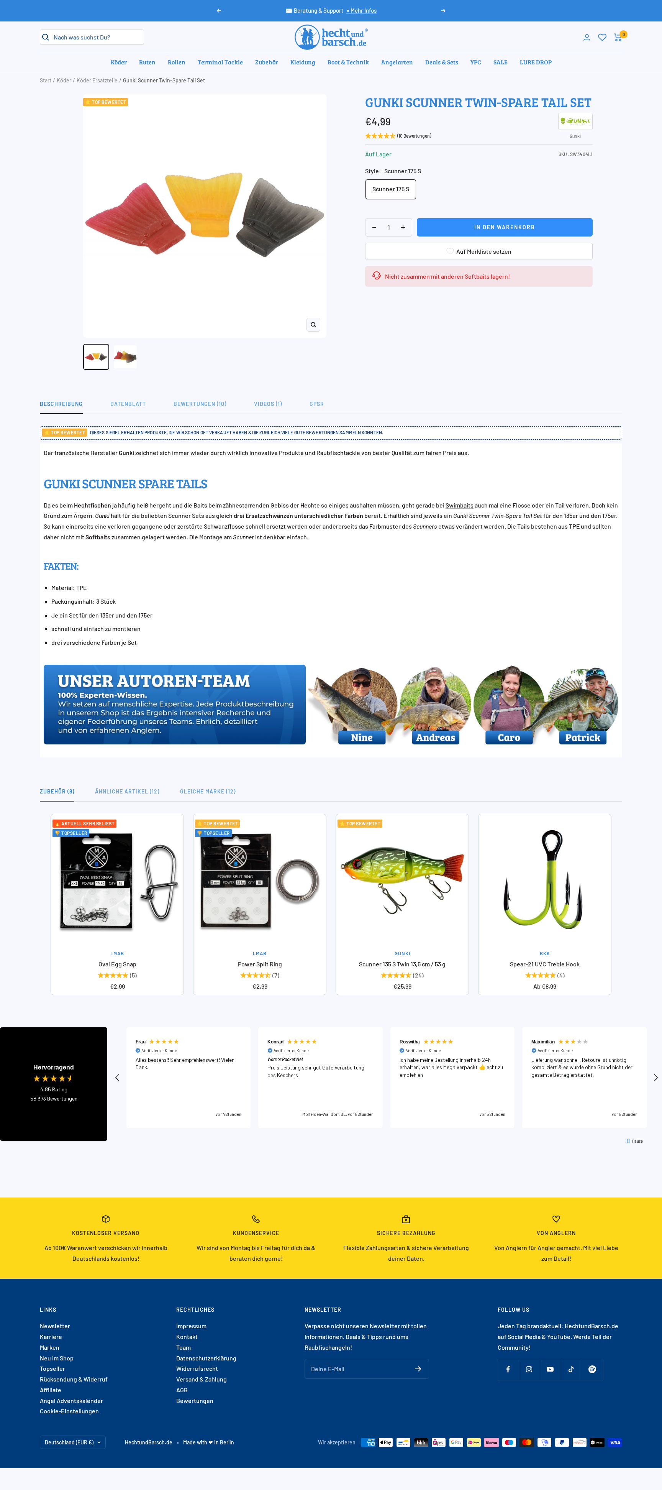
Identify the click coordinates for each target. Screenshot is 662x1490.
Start (45, 80)
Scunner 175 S (390, 188)
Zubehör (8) (57, 791)
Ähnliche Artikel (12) (127, 791)
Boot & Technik (348, 62)
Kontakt (187, 1336)
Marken (49, 1347)
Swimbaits (460, 505)
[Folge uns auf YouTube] (550, 1369)
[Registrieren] (418, 1369)
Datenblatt (128, 404)
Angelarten (397, 62)
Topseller (52, 1368)
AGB (182, 1389)
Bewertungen (194, 1400)
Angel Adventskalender (71, 1400)
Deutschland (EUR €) (69, 1442)
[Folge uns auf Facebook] (508, 1369)
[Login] (586, 37)
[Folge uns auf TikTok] (571, 1369)
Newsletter (55, 1325)
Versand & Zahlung (201, 1379)
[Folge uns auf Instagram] (529, 1369)
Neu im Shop (57, 1358)
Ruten (147, 62)
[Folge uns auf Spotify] (592, 1369)
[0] (602, 37)
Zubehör (266, 62)
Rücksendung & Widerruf (74, 1379)
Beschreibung (61, 404)
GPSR (317, 404)
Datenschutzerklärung (206, 1358)
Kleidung (302, 62)
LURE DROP (536, 62)
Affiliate (50, 1389)
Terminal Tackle (220, 62)
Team (183, 1347)
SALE (500, 62)
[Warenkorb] (618, 37)
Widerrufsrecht (197, 1368)
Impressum (191, 1325)
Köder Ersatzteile (97, 80)
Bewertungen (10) (200, 404)
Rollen (176, 62)
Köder (119, 62)
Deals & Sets (441, 62)
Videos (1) (268, 404)
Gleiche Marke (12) (208, 791)
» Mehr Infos (361, 10)
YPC (475, 62)
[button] (117, 1078)
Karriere (51, 1336)
